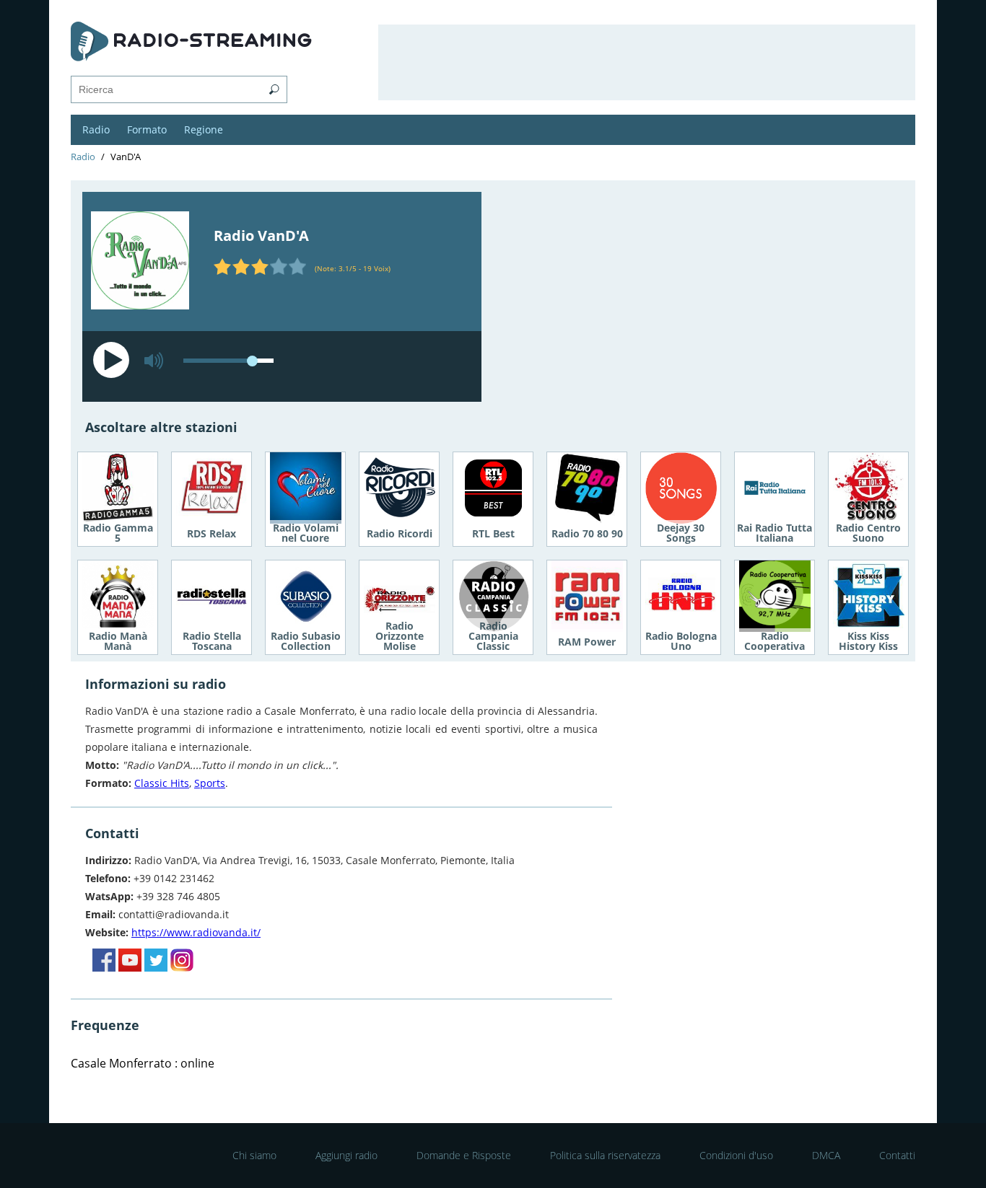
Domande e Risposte (463, 1155)
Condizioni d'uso (736, 1155)
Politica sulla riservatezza (605, 1155)
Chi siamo (254, 1155)
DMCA (826, 1155)
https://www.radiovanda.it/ (196, 932)
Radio (96, 129)
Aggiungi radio (346, 1155)
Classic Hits (161, 783)
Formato (147, 129)
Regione (203, 129)
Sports (209, 783)
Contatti (897, 1155)
